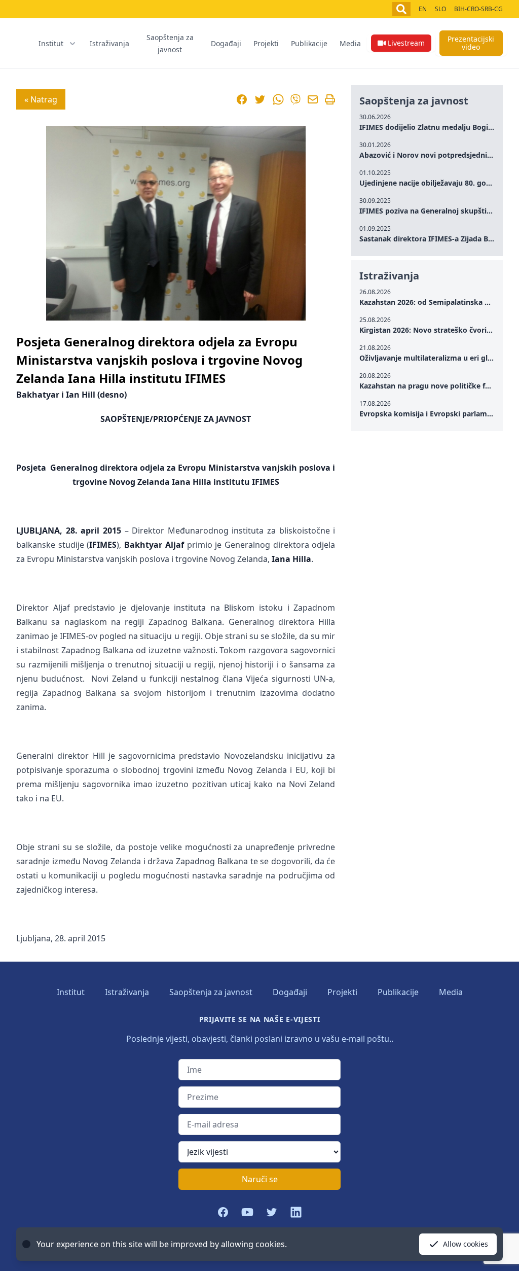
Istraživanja (109, 43)
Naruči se (260, 1179)
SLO (440, 9)
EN (423, 9)
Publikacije (309, 43)
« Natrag (40, 99)
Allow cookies (465, 1244)
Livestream (406, 43)
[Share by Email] (313, 99)
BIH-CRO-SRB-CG (478, 9)
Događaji (226, 43)
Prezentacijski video (471, 43)
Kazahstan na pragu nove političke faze (428, 386)
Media (350, 43)
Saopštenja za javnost (170, 43)
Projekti (266, 43)
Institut (71, 992)
